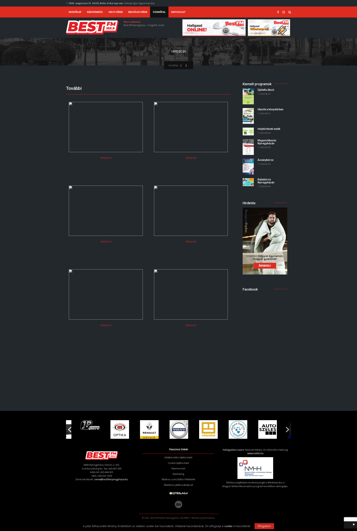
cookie (228, 526)
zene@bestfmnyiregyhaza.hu (111, 479)
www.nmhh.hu (255, 453)
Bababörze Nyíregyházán (266, 181)
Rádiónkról (95, 12)
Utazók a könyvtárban (270, 109)
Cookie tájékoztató (178, 463)
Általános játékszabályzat (178, 485)
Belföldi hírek (137, 12)
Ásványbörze (266, 159)
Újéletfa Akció (266, 89)
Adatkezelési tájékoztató (178, 457)
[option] (90, 425)
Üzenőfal (159, 12)
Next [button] (287, 428)
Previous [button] (69, 428)
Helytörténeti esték (269, 128)
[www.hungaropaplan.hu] (265, 241)
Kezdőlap (75, 12)
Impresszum (178, 468)
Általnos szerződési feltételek (178, 479)
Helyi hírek (116, 12)
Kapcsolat (178, 12)
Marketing (178, 474)
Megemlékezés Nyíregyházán (267, 142)
